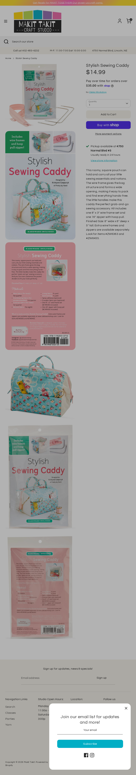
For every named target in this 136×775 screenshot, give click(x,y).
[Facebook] (86, 755)
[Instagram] (92, 755)
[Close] (126, 708)
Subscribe (90, 743)
